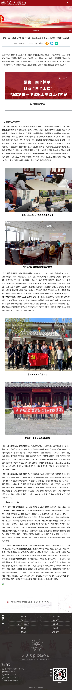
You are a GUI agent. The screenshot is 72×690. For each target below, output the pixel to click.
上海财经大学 (56, 632)
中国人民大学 (56, 616)
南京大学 (55, 628)
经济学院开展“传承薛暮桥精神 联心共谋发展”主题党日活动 (27, 602)
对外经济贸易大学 (23, 624)
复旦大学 (23, 628)
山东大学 (23, 616)
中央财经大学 (23, 620)
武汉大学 (55, 624)
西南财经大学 (56, 620)
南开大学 (23, 632)
